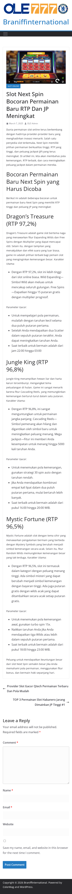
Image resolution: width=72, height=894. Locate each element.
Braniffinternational (36, 22)
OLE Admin (32, 123)
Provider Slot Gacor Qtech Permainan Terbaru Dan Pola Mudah (37, 688)
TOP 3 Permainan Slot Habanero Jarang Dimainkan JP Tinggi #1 (39, 702)
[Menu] (5, 33)
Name (8, 790)
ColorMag (8, 887)
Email (7, 807)
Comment (10, 742)
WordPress (26, 887)
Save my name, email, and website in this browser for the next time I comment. (35, 850)
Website (8, 824)
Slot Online (13, 86)
